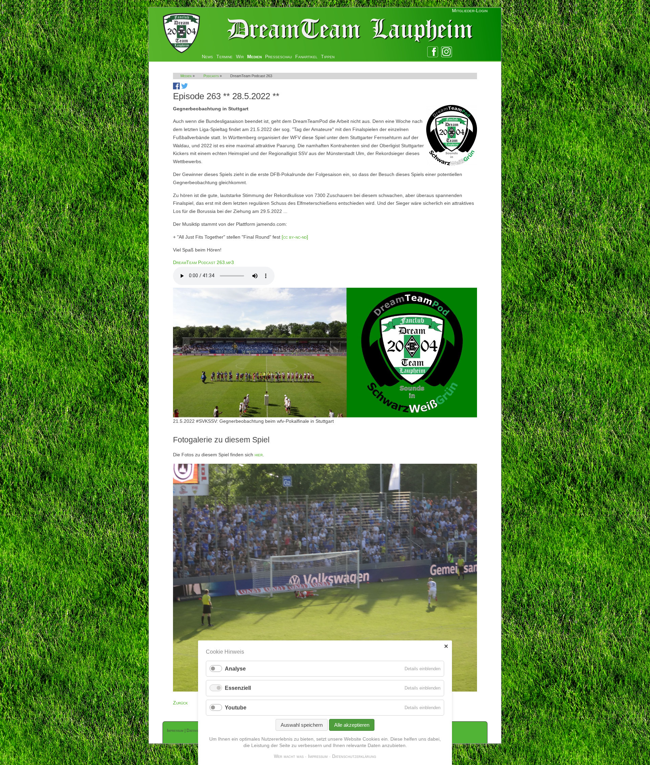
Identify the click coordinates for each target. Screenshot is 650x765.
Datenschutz (197, 730)
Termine (224, 56)
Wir (240, 56)
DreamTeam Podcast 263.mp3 (203, 262)
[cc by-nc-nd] (295, 237)
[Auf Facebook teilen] (176, 87)
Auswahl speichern (302, 725)
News (207, 56)
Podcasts (211, 76)
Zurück (180, 702)
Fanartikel (306, 56)
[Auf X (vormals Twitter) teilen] (184, 87)
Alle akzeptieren (351, 725)
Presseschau (278, 56)
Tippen (327, 56)
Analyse (235, 669)
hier (259, 454)
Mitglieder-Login (470, 10)
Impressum (175, 730)
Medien (254, 56)
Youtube (235, 708)
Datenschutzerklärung (354, 756)
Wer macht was (289, 756)
